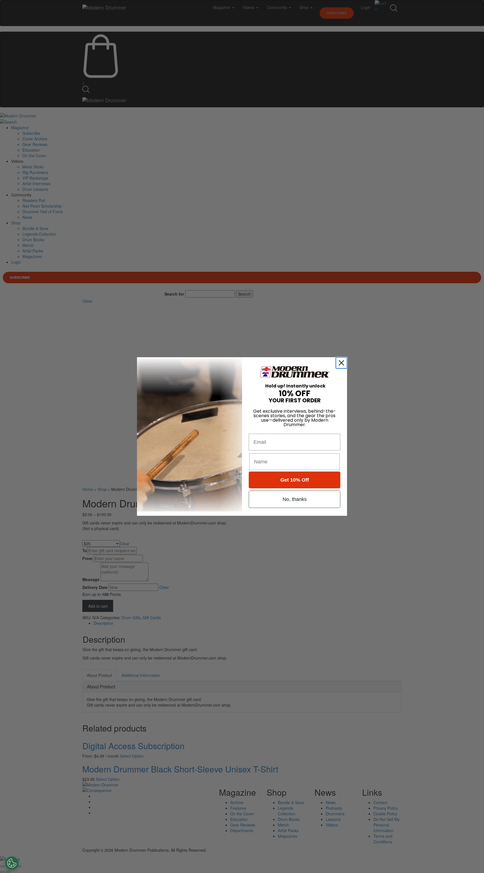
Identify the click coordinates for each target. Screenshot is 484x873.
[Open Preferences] (12, 863)
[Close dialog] (342, 362)
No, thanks (295, 499)
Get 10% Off (294, 480)
